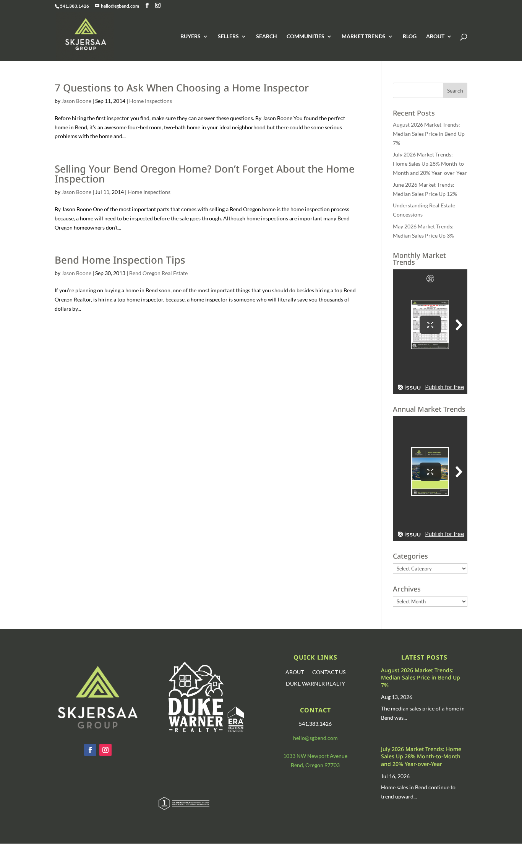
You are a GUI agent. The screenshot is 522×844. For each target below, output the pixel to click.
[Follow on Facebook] (90, 750)
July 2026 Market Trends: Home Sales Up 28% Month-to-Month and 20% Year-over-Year (430, 163)
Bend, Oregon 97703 (315, 765)
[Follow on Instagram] (105, 750)
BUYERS (190, 36)
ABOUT (435, 36)
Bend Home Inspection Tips (120, 260)
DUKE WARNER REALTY (315, 684)
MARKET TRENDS (364, 36)
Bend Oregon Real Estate (158, 273)
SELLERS (228, 36)
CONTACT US (328, 672)
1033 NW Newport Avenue (315, 756)
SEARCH (266, 36)
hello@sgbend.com (315, 738)
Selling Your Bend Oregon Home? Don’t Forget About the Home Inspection (205, 174)
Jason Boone (76, 101)
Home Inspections (150, 101)
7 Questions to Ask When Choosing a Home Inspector (182, 88)
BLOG (410, 36)
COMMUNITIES (305, 36)
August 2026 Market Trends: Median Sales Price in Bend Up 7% (429, 133)
